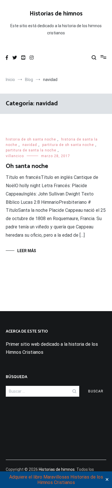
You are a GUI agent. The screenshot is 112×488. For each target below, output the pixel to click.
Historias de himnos (56, 14)
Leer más (26, 250)
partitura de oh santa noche (68, 145)
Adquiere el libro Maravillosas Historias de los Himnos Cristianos (56, 479)
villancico (15, 156)
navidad (29, 145)
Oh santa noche (27, 166)
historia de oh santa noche (31, 139)
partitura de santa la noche (31, 150)
